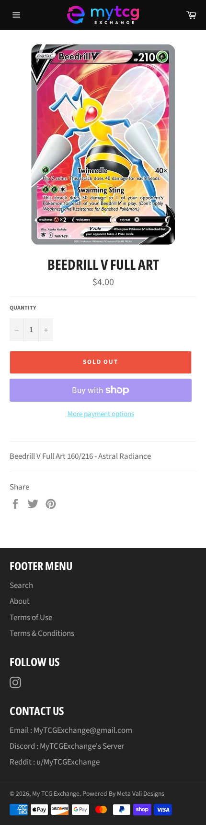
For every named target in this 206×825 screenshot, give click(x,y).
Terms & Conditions (42, 633)
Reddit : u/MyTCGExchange (55, 762)
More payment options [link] (101, 414)
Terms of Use (31, 617)
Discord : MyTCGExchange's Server (67, 746)
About (20, 601)
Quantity (23, 308)
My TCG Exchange (56, 793)
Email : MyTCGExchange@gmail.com (71, 730)
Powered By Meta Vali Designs (123, 793)
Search (21, 585)
